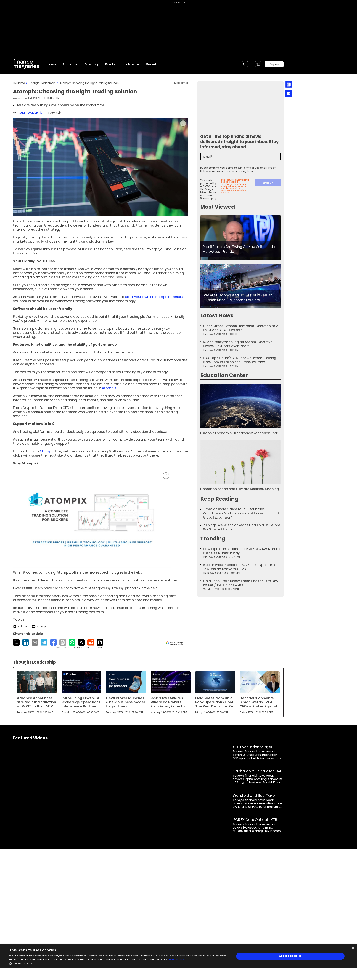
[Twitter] (16, 642)
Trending (212, 538)
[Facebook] (53, 642)
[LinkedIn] (25, 642)
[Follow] (81, 644)
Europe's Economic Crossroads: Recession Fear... (240, 433)
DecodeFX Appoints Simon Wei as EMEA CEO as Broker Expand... (259, 702)
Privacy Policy (208, 192)
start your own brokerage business (154, 296)
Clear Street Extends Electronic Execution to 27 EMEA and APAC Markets (241, 328)
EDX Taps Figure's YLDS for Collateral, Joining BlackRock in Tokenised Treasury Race (239, 360)
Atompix (109, 388)
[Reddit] (90, 642)
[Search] (245, 64)
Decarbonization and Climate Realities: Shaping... (240, 489)
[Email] (35, 642)
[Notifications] (258, 64)
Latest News (217, 315)
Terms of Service (208, 197)
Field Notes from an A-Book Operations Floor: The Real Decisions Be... (215, 702)
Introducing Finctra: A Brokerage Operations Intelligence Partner (81, 702)
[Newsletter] (288, 84)
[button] (118, 963)
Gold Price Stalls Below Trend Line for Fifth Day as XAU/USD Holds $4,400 (240, 583)
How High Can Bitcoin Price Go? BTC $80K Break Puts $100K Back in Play (241, 551)
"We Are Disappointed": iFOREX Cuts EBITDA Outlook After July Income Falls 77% (237, 297)
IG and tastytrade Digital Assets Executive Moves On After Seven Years (237, 344)
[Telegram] (44, 642)
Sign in (274, 64)
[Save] (100, 644)
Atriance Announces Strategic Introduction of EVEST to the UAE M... (36, 702)
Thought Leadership (42, 83)
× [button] (352, 948)
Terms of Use (251, 168)
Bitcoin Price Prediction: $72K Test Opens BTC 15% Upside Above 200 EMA (240, 567)
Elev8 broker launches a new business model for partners (125, 702)
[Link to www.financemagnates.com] (240, 237)
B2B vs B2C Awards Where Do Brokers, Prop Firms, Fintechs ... (169, 702)
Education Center (224, 375)
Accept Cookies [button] (290, 956)
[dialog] (178, 956)
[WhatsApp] (72, 642)
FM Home (19, 83)
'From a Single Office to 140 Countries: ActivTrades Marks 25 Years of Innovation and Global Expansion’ (241, 513)
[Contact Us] (288, 93)
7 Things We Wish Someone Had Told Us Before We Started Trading (241, 527)
